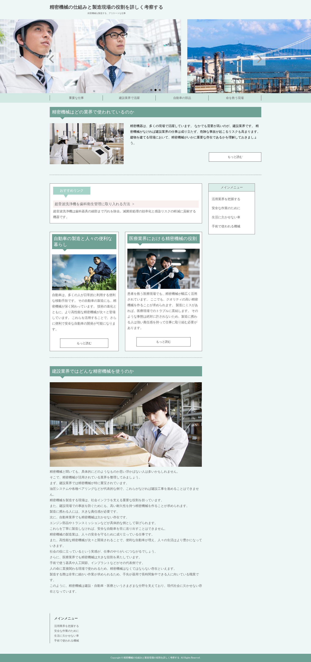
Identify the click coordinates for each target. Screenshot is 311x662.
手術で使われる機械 (226, 226)
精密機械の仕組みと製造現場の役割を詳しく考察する (106, 7)
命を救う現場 (235, 98)
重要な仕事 (76, 98)
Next (259, 59)
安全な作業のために (226, 208)
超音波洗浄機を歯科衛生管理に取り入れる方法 (92, 204)
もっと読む (235, 156)
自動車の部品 (182, 98)
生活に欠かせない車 (226, 217)
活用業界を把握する (226, 199)
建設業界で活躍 (129, 98)
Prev (51, 59)
